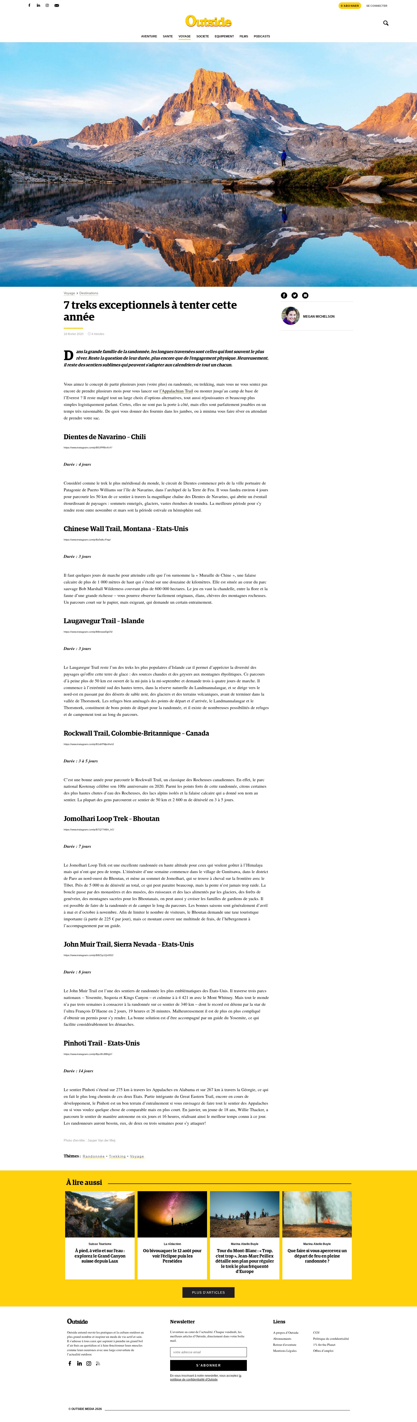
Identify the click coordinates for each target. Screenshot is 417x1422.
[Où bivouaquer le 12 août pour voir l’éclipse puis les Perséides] (172, 1214)
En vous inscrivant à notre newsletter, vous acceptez (205, 1377)
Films (244, 36)
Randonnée (94, 1156)
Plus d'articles (208, 1292)
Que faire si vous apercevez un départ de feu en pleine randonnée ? (317, 1256)
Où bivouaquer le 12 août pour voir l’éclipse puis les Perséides (172, 1256)
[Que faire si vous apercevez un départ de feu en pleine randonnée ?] (317, 1214)
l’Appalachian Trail (176, 391)
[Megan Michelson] (290, 324)
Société (202, 36)
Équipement (224, 36)
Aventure (149, 36)
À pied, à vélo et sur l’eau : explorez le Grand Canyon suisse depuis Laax (100, 1256)
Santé (168, 36)
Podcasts (262, 36)
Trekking (117, 1156)
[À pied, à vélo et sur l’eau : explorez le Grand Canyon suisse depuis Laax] (100, 1214)
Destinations (88, 293)
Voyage (185, 36)
